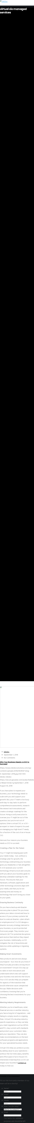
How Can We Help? (12, 1106)
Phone (6, 1100)
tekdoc (6, 751)
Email (6, 1094)
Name (6, 1088)
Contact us (22, 1062)
